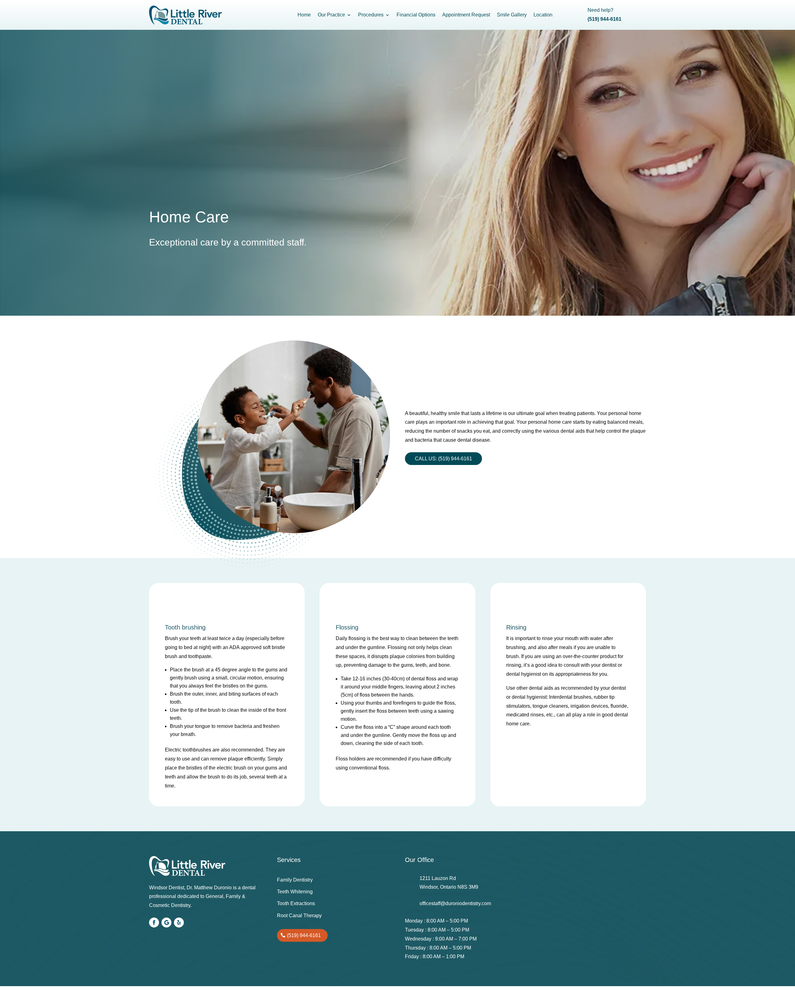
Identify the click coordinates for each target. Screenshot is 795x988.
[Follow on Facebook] (154, 922)
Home (304, 14)
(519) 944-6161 (304, 935)
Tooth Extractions (296, 903)
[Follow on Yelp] (179, 922)
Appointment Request (466, 14)
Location (543, 14)
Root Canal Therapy (299, 915)
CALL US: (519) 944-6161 (443, 458)
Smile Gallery (512, 14)
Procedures (371, 14)
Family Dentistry (295, 879)
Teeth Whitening (295, 891)
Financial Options (416, 14)
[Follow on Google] (166, 922)
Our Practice (331, 14)
